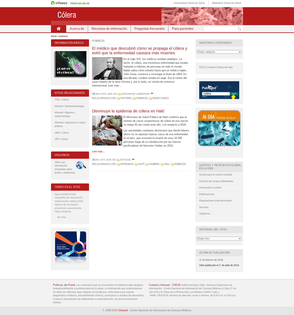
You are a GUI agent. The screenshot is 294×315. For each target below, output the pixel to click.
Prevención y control (210, 187)
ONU (167, 164)
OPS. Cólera (61, 139)
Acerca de (77, 28)
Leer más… (115, 85)
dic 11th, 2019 (103, 159)
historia (126, 98)
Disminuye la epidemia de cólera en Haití (128, 111)
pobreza (142, 98)
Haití (141, 164)
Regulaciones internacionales (215, 200)
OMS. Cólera (62, 132)
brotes (73, 194)
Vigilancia (204, 213)
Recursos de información (109, 28)
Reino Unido (161, 98)
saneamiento (74, 208)
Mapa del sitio (225, 67)
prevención (61, 208)
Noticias (125, 159)
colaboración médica (66, 201)
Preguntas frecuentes (149, 28)
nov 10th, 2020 (104, 94)
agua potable (62, 194)
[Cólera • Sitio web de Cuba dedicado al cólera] (147, 16)
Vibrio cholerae (63, 211)
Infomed (123, 310)
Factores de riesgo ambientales (216, 181)
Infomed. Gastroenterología (69, 106)
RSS (201, 67)
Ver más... (62, 217)
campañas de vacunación (69, 197)
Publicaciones (207, 194)
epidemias (126, 164)
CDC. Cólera (62, 99)
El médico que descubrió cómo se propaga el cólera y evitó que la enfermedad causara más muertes (139, 50)
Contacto (211, 67)
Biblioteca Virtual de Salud (226, 3)
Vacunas (204, 207)
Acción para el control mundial (215, 174)
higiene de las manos (66, 204)
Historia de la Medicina (135, 94)
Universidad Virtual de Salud (189, 3)
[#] (152, 94)
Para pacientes (182, 28)
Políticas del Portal (64, 284)
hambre (154, 164)
